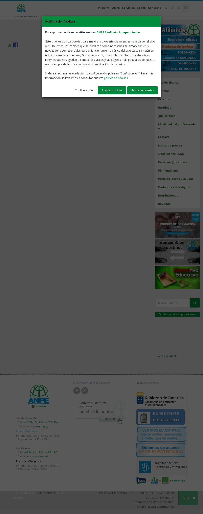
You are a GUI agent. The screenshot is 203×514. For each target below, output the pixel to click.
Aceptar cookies (112, 90)
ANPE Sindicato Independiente (118, 32)
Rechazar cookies (142, 90)
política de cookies (116, 78)
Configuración (84, 90)
